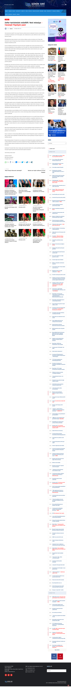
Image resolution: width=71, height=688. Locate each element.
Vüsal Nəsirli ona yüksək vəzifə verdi (58, 438)
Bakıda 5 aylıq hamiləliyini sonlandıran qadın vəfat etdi (57, 393)
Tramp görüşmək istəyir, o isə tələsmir (57, 377)
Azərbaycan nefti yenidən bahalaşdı (57, 561)
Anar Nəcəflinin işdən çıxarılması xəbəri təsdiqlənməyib (51, 111)
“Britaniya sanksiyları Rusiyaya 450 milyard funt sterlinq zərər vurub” (10, 225)
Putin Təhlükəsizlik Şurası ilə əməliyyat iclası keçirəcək (57, 321)
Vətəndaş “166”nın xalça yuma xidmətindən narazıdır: (57, 284)
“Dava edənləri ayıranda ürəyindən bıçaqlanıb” (58, 601)
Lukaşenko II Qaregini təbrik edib (58, 564)
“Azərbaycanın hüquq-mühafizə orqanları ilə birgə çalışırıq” (11, 241)
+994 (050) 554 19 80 (31, 668)
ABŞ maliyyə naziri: (58, 597)
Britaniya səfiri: (22, 207)
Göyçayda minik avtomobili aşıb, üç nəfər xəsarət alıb (58, 186)
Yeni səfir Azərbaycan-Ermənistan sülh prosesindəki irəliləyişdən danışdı (58, 449)
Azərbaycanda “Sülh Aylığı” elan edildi (58, 348)
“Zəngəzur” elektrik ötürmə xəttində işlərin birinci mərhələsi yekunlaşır (58, 409)
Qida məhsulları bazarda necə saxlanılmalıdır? (57, 164)
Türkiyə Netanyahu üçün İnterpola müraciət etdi (58, 252)
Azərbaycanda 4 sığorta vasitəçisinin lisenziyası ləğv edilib (58, 638)
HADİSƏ (6, 14)
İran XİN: (58, 629)
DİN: (58, 513)
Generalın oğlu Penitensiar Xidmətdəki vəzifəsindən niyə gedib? (61, 59)
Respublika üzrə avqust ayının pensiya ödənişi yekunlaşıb (57, 422)
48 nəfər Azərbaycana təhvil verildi (58, 274)
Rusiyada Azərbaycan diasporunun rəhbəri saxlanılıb (58, 201)
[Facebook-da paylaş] (11, 162)
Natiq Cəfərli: (58, 549)
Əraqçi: (58, 190)
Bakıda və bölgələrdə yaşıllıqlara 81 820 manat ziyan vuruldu (58, 217)
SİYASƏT (7, 19)
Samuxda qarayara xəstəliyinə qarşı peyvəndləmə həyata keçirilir (58, 221)
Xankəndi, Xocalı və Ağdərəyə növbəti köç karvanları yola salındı (58, 545)
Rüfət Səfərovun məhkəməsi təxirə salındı (58, 317)
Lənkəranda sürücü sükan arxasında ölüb (57, 389)
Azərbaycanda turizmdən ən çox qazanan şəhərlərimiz (58, 576)
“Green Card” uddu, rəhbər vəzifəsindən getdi (57, 557)
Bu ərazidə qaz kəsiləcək (57, 612)
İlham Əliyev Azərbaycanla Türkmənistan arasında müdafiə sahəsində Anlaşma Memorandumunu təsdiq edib (58, 295)
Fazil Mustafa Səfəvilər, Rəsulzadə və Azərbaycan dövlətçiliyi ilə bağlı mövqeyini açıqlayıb (62, 111)
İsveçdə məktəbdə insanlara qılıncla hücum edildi (57, 205)
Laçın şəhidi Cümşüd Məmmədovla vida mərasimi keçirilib (58, 517)
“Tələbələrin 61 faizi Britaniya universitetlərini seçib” (57, 470)
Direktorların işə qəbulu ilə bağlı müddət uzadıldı (58, 381)
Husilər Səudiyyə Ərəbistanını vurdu (57, 541)
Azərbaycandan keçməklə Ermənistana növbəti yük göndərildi (58, 434)
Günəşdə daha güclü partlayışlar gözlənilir (58, 248)
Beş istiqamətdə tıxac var (57, 582)
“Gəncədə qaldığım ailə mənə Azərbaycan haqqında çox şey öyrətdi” (57, 500)
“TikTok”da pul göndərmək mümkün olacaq (58, 616)
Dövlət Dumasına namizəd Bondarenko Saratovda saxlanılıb (58, 325)
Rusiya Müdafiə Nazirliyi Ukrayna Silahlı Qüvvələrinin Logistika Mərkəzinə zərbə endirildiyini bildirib (58, 334)
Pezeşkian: (58, 237)
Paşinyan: (58, 633)
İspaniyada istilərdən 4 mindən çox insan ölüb (58, 642)
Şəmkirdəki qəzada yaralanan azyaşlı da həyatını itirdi (57, 385)
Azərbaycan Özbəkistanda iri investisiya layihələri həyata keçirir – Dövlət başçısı (58, 355)
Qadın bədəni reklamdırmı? (57, 351)
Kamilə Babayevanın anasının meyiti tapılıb (52, 94)
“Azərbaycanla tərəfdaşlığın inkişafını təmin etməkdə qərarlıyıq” (57, 509)
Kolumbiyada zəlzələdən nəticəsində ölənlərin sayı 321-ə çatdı (58, 171)
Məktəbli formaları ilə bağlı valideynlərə (57, 271)
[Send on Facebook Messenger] (18, 162)
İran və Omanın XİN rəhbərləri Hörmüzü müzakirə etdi (57, 160)
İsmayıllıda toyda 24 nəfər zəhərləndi (57, 479)
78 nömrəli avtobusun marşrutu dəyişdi (58, 534)
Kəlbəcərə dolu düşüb (56, 462)
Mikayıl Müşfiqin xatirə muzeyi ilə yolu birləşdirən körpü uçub (52, 58)
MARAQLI (18, 14)
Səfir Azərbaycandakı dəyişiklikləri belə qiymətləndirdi (37, 241)
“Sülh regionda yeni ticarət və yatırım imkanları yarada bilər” (58, 491)
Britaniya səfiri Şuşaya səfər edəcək (57, 405)
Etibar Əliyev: (58, 525)
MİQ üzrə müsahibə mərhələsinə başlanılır (58, 263)
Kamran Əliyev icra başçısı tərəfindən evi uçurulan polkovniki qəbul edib (52, 77)
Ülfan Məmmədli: (57, 181)
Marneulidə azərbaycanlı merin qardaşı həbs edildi (58, 620)
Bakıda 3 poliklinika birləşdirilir (58, 209)
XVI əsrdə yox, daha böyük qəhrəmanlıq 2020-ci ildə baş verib (58, 289)
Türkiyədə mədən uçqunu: (58, 225)
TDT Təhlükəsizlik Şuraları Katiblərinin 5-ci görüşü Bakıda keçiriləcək (58, 624)
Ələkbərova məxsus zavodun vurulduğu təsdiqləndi (57, 373)
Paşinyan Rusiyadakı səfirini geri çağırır (58, 442)
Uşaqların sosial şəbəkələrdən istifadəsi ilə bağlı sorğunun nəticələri (57, 339)
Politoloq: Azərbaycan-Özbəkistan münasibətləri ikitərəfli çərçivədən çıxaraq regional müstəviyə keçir (58, 278)
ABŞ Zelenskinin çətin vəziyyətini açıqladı (58, 329)
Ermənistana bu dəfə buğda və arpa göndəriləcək (58, 568)
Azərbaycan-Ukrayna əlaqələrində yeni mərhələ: (58, 308)
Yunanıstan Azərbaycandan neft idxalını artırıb (58, 213)
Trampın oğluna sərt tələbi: (58, 156)
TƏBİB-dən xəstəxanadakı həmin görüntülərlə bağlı (58, 418)
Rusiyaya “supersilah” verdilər (58, 589)
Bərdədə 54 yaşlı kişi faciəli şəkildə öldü (57, 609)
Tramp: (58, 401)
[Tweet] (23, 162)
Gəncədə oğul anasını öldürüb (57, 259)
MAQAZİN (14, 14)
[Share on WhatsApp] (7, 162)
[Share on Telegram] (28, 162)
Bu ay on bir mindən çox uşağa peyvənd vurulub (57, 256)
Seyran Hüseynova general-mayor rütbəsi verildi (58, 304)
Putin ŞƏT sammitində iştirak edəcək (57, 240)
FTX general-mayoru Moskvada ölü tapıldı (58, 397)
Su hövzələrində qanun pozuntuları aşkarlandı (58, 496)
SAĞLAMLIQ (10, 14)
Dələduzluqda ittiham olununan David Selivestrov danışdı (61, 76)
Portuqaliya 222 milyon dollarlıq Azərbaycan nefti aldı (58, 313)
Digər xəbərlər (57, 649)
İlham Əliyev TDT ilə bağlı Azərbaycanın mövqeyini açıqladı (58, 369)
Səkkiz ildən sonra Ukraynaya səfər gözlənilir (58, 233)
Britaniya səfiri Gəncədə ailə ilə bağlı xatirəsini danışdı (58, 459)
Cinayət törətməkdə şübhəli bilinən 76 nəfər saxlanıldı (58, 521)
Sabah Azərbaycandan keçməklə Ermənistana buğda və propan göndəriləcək (58, 176)
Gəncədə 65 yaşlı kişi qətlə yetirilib (58, 197)
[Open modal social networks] (32, 162)
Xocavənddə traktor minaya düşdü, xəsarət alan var (58, 267)
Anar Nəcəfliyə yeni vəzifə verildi (58, 194)
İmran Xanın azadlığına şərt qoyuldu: (57, 646)
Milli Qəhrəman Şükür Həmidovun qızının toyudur (61, 95)
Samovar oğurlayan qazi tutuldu (58, 445)
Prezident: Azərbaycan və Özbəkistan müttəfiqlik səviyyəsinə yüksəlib (58, 364)
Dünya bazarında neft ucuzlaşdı (58, 579)
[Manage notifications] (68, 685)
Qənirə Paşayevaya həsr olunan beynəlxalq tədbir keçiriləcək (58, 586)
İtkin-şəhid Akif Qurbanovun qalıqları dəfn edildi (57, 505)
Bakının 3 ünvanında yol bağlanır (58, 244)
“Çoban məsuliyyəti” (58, 572)
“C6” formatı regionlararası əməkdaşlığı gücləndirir (57, 360)
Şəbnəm (11, 28)
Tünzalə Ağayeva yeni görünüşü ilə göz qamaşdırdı (58, 414)
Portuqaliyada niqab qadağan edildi (57, 554)
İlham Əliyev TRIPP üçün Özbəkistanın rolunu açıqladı (57, 344)
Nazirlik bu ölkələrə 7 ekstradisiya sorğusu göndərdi (58, 229)
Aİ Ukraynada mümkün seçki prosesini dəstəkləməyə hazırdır (58, 605)
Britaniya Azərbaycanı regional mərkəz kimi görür (58, 466)
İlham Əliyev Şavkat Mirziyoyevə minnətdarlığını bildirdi (25, 191)
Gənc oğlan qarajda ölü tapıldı (57, 167)
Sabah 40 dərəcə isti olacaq (57, 430)
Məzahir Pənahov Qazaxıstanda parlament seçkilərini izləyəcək (58, 530)
